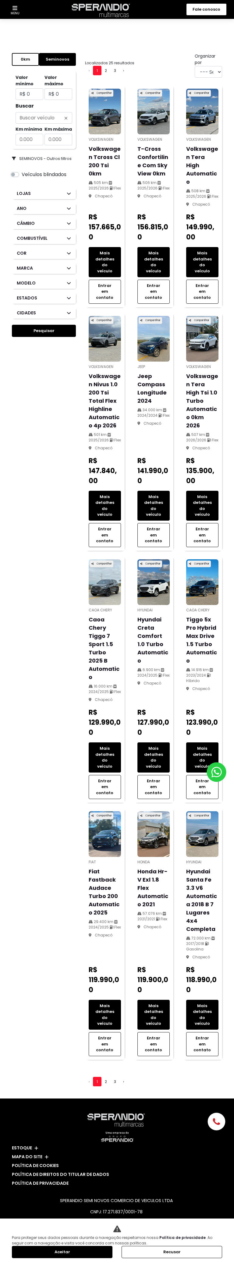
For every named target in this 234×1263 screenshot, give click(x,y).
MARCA (25, 268)
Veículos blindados (44, 174)
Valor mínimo (25, 80)
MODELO (26, 283)
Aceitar (62, 1252)
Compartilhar (104, 93)
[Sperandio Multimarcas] (102, 10)
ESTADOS (27, 298)
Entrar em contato (104, 291)
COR (22, 253)
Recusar (172, 1252)
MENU (15, 13)
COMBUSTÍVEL (32, 238)
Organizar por (205, 59)
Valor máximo (53, 80)
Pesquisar (44, 331)
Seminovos (57, 59)
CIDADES (26, 313)
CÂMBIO (26, 223)
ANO (22, 208)
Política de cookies (35, 1165)
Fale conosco (206, 9)
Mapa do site (27, 1157)
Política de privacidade (40, 1183)
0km (25, 59)
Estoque (22, 1148)
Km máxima (58, 129)
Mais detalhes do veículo (104, 262)
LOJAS (24, 193)
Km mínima (29, 129)
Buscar (25, 105)
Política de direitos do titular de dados (60, 1174)
